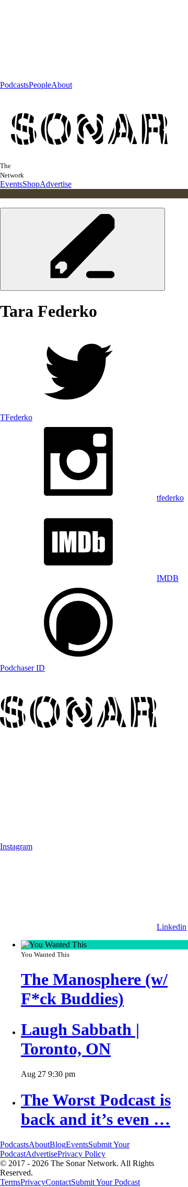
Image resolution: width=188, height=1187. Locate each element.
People (40, 84)
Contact (58, 1182)
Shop (31, 184)
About (61, 84)
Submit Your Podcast (105, 1182)
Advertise (56, 184)
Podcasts (14, 84)
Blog (58, 1144)
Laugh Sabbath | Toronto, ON (80, 1039)
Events (11, 184)
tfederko (170, 497)
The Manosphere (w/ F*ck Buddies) (94, 989)
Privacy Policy (81, 1153)
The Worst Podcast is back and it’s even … (96, 1109)
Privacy (32, 1182)
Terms (10, 1182)
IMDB (168, 578)
